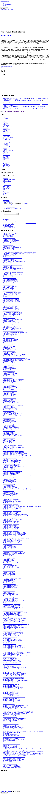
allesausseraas (6, 119)
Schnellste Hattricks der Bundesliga (10, 721)
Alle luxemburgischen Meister (9, 372)
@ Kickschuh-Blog (7, 182)
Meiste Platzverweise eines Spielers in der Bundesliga (14, 697)
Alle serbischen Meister (8, 448)
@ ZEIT (5, 194)
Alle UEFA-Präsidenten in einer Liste (11, 567)
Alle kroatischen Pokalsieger (9, 365)
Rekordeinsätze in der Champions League (11, 714)
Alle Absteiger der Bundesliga (9, 234)
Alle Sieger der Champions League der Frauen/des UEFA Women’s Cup (18, 455)
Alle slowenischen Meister (8, 480)
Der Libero (5, 128)
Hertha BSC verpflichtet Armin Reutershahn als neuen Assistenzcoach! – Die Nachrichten (21, 104)
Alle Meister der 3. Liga (8, 378)
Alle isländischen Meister (8, 345)
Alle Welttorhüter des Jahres (9, 591)
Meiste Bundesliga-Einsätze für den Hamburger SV (13, 677)
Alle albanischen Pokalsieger (9, 236)
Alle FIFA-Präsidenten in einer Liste (10, 281)
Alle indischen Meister (7, 341)
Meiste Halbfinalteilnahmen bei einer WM (11, 693)
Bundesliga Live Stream (8, 202)
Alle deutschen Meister (8, 256)
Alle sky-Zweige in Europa (8, 476)
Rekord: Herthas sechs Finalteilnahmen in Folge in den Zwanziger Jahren (18, 711)
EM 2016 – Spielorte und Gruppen (10, 626)
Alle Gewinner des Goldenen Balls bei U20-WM (13, 331)
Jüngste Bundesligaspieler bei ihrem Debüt (12, 661)
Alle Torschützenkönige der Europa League (12, 511)
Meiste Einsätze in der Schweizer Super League (13, 687)
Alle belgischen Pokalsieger (9, 243)
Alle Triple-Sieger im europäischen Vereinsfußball (13, 553)
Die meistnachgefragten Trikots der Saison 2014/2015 (14, 620)
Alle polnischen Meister (8, 422)
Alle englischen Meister (8, 273)
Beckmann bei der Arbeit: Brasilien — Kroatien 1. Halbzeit (15, 607)
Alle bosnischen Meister (8, 245)
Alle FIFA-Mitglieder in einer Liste (10, 280)
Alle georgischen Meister (8, 320)
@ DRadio (5, 178)
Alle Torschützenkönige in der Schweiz (11, 521)
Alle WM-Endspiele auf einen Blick (10, 594)
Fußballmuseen (6, 136)
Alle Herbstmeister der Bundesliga (10, 340)
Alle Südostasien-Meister (8, 495)
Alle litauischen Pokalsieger (9, 371)
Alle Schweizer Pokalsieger (8, 446)
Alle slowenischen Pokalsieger (9, 481)
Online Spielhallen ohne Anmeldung (10, 205)
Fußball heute (6, 200)
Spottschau (5, 156)
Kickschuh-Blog (6, 142)
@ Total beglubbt (6, 187)
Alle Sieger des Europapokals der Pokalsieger (12, 471)
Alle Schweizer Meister (8, 444)
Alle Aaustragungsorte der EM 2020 (10, 233)
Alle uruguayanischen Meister (9, 574)
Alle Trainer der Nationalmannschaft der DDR (12, 544)
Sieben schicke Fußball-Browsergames (11, 726)
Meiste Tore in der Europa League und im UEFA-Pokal (14, 707)
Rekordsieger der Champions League (10, 715)
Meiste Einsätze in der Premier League (11, 686)
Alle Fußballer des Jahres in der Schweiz (11, 300)
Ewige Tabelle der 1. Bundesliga (10, 637)
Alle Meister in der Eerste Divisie (10, 391)
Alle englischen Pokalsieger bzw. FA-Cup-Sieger (13, 274)
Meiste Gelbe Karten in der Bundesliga (11, 692)
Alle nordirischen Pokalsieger (9, 407)
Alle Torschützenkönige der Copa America (12, 507)
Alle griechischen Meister (8, 336)
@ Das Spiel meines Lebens (9, 179)
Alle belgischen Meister (8, 242)
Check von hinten (6, 125)
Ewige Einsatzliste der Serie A (9, 634)
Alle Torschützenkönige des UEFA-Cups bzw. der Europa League (16, 515)
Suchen (2, 213)
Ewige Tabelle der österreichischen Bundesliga (12, 640)
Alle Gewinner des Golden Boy (9, 329)
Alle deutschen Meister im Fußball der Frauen (12, 258)
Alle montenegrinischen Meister (9, 398)
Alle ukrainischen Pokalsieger (9, 571)
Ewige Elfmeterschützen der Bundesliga (11, 635)
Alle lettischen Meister (7, 366)
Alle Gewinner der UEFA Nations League (12, 326)
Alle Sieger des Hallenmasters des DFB (11, 473)
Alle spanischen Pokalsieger (9, 486)
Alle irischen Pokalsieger (8, 343)
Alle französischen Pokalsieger (9, 291)
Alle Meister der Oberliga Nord (9, 384)
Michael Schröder (6, 146)
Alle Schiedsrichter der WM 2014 (10, 436)
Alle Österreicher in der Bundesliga (10, 598)
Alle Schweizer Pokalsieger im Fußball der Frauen (13, 447)
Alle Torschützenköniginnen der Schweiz (11, 537)
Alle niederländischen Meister (9, 401)
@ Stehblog (5, 189)
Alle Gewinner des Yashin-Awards (10, 334)
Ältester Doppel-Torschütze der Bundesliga (12, 767)
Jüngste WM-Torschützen (8, 666)
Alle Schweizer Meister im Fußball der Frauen (12, 445)
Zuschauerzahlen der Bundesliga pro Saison (12, 762)
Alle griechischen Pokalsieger (9, 338)
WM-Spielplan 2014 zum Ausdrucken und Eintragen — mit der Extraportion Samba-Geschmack (23, 751)
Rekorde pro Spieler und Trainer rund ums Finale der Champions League (18, 712)
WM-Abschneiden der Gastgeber (10, 746)
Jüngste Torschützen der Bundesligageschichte (12, 662)
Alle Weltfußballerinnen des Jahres (10, 587)
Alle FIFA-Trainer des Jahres (9, 282)
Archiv (2, 172)
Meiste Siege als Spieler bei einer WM (11, 698)
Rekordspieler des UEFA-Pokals (10, 717)
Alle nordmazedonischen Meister (10, 408)
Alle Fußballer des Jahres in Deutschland (11, 301)
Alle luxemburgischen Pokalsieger (10, 373)
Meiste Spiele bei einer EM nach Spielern (11, 701)
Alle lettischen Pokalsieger (8, 367)
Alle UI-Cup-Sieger (7, 568)
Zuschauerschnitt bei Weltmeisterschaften (11, 761)
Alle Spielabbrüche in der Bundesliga (10, 487)
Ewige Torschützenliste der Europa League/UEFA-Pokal (14, 645)
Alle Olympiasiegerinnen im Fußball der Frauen (13, 415)
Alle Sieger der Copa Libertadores (10, 459)
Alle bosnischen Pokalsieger (9, 246)
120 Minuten (5, 118)
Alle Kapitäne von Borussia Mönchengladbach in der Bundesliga (16, 359)
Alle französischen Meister (8, 289)
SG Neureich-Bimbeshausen (9, 153)
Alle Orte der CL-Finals (8, 416)
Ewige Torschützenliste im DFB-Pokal (11, 654)
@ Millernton (6, 192)
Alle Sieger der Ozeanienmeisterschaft (11, 465)
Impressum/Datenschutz (8, 4)
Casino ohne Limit (25, 203)
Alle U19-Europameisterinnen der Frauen (11, 562)
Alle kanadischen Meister (8, 353)
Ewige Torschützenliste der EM (9, 644)
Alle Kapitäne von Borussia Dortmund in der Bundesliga (14, 358)
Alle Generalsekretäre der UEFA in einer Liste (12, 319)
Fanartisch (5, 130)
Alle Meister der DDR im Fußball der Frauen (12, 380)
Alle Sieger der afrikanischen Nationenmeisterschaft (13, 452)
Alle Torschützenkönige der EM (9, 509)
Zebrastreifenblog (6, 165)
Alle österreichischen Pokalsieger (10, 601)
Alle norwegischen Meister (8, 411)
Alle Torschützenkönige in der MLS (10, 520)
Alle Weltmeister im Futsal (8, 589)
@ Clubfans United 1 (7, 181)
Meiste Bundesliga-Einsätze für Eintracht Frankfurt (13, 678)
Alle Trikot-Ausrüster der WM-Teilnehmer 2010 (13, 549)
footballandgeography (7, 133)
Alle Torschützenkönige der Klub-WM (11, 512)
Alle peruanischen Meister (8, 420)
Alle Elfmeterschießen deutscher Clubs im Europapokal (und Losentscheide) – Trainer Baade (22, 100)
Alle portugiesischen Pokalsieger (10, 426)
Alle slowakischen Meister (8, 478)
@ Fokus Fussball (7, 185)
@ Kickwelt (5, 183)
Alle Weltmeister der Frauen (9, 588)
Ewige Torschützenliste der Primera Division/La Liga (14, 647)
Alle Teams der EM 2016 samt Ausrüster (11, 499)
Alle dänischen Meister (8, 266)
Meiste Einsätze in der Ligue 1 (9, 685)
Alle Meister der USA (7, 388)
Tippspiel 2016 (6, 733)
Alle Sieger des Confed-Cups (9, 468)
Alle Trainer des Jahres (7, 545)
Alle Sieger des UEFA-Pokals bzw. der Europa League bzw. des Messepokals (19, 475)
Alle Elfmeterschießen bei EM (9, 269)
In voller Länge (6, 138)
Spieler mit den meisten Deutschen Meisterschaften (13, 727)
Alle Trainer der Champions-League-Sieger (12, 542)
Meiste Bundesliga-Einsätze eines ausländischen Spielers (14, 673)
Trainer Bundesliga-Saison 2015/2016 (11, 735)
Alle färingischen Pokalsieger (9, 318)
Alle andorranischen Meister (9, 238)
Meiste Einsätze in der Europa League (11, 684)
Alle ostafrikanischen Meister (9, 418)
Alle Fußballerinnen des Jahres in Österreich (12, 315)
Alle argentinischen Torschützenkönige (11, 240)
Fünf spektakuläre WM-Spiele (9, 657)
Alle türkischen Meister (8, 559)
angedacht (5, 120)
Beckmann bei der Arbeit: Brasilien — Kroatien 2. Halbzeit (15, 608)
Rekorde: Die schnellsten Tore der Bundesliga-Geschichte (15, 713)
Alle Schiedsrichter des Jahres (9, 438)
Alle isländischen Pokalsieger (9, 346)
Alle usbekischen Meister (8, 575)
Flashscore (5, 131)
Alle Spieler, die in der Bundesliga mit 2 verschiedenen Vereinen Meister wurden (19, 489)
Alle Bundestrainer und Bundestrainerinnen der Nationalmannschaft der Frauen (19, 252)
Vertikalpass (5, 163)
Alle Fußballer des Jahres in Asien (10, 295)
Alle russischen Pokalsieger (8, 433)
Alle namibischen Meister (8, 400)
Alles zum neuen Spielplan (8, 606)
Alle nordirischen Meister (8, 406)
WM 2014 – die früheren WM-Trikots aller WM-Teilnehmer (15, 742)
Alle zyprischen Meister (8, 595)
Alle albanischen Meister (8, 235)
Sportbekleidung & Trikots (8, 224)
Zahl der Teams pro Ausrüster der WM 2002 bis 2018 (14, 757)
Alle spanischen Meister (8, 485)
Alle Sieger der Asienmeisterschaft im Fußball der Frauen (15, 453)
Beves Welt (5, 123)
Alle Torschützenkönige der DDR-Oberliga (12, 508)
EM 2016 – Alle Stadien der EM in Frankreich (12, 625)
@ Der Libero (6, 186)
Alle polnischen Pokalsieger (9, 424)
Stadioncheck (6, 157)
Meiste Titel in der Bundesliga (9, 704)
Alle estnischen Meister (8, 275)
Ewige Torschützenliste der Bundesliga (11, 642)
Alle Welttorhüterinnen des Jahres (10, 592)
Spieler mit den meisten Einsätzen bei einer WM (13, 728)
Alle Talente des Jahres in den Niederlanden (12, 498)
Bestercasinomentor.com (8, 226)
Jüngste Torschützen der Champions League (12, 664)
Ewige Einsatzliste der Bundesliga (10, 631)
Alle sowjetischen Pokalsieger (9, 484)
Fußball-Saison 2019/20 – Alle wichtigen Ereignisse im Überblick (16, 655)
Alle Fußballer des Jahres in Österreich (11, 311)
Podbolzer (5, 149)
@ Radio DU (6, 188)
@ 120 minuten (6, 193)
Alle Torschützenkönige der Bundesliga (11, 505)
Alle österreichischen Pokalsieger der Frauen (12, 602)
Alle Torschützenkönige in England (10, 522)
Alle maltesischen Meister (8, 374)
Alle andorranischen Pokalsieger (9, 239)
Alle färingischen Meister (8, 316)
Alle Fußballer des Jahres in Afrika (10, 294)
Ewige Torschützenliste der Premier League (12, 646)
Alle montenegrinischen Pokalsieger (10, 399)
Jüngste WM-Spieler (7, 665)
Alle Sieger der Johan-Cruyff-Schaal (10, 461)
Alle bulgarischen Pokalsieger (9, 249)
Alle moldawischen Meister (8, 395)
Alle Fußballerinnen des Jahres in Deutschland (12, 313)
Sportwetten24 (6, 219)
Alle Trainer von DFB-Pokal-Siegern (10, 548)
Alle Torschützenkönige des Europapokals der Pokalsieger (15, 514)
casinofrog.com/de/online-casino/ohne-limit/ (12, 208)
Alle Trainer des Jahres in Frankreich (10, 546)
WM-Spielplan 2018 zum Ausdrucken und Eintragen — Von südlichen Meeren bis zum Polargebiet (23, 753)
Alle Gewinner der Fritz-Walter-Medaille (11, 325)
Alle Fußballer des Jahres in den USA (11, 298)
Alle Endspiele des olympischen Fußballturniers (13, 272)
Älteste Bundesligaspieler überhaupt (10, 765)
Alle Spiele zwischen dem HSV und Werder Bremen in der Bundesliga (17, 488)
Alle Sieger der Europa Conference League (12, 460)
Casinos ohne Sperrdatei (11, 221)
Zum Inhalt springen (5, 1)
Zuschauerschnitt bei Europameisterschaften (12, 760)
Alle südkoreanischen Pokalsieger (10, 494)
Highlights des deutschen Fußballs (10, 659)
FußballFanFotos (6, 135)
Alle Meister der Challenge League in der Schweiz (13, 379)
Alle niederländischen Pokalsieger (10, 404)
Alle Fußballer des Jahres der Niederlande (11, 293)
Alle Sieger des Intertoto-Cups (9, 474)
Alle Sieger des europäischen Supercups (11, 472)
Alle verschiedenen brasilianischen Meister (12, 578)
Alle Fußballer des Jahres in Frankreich (11, 305)
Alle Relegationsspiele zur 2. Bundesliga (11, 427)
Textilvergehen (6, 160)
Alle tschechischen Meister (8, 554)
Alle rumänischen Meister (8, 429)
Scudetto (5, 151)
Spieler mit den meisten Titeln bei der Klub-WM (13, 730)
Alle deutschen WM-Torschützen (10, 260)
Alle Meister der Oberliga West (9, 386)
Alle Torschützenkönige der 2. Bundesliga (11, 502)
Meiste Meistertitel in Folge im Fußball (11, 695)
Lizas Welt (5, 145)
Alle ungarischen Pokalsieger (9, 573)
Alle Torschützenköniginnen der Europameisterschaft (14, 534)
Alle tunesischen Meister (8, 557)
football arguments (7, 132)
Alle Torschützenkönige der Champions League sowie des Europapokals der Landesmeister (22, 506)
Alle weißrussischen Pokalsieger (9, 584)
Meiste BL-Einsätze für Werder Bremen (11, 671)
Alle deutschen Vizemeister (8, 259)
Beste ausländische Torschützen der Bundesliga (13, 611)
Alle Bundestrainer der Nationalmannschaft (12, 251)
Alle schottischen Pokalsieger (9, 440)
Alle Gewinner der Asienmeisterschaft (11, 322)
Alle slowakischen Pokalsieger (9, 479)
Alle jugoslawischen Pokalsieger (9, 352)
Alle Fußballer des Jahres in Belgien (10, 296)
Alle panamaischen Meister (8, 419)
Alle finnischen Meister (8, 287)
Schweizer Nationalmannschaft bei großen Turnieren (14, 722)
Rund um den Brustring (8, 150)
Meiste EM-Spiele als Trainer (9, 691)
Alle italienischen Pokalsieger (9, 348)
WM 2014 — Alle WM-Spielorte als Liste (11, 744)
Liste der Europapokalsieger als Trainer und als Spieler (14, 667)
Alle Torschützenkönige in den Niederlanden (12, 519)
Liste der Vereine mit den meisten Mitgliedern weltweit (14, 669)
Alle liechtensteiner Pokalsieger (9, 368)
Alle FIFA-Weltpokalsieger (8, 285)
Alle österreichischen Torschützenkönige (11, 605)
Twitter (4, 5)
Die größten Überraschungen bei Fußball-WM (12, 615)
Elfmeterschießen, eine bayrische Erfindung (12, 101)
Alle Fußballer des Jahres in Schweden (11, 308)
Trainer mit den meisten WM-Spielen (10, 738)
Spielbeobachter (6, 155)
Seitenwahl (5, 152)
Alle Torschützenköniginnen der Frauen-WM (12, 535)
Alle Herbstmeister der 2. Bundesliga (10, 339)
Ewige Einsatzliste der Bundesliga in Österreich (13, 632)
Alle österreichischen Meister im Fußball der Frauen (13, 600)
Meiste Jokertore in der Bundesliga (10, 694)
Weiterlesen (6, 66)
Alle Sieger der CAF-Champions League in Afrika (13, 454)
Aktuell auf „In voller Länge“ (14, 111)
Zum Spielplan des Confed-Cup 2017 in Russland (13, 759)
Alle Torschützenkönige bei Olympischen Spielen (13, 501)
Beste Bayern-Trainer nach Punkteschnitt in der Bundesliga (15, 612)
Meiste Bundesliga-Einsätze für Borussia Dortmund (13, 674)
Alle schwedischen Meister (8, 441)
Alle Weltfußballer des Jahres (9, 586)
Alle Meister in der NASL (8, 392)
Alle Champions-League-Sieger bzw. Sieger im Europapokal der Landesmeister (19, 253)
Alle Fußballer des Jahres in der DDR (11, 299)
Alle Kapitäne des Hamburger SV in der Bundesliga (14, 355)
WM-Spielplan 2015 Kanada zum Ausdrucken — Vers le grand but (17, 752)
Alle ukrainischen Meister (8, 569)
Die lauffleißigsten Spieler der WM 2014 (11, 619)
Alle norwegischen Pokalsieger (9, 412)
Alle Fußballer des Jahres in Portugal (10, 307)
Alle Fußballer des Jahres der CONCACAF (12, 292)
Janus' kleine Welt (6, 139)
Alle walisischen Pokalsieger (9, 581)
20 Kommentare (4, 67)
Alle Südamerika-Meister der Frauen (10, 493)
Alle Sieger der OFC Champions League (11, 464)
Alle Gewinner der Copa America (10, 323)
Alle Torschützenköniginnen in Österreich (11, 539)
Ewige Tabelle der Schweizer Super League (12, 639)
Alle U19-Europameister (8, 561)
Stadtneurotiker (6, 158)
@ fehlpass (5, 191)
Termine (5, 3)
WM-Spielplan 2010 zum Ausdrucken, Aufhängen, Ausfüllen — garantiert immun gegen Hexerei (23, 748)
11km (4, 117)
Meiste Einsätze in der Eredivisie (10, 682)
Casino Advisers (6, 220)
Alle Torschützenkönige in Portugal (10, 526)
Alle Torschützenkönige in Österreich (10, 531)
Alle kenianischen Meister (8, 361)
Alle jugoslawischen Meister (9, 351)
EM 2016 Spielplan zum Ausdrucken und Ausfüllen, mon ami (16, 627)
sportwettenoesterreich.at (31, 223)
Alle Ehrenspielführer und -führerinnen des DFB (13, 268)
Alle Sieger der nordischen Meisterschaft (11, 462)
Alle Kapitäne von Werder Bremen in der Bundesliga (14, 360)
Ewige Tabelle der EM (7, 638)
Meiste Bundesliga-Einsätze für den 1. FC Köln (13, 675)
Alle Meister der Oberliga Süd (9, 385)
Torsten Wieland (6, 162)
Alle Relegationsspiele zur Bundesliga (11, 428)
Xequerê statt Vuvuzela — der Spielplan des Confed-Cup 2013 (16, 755)
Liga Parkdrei (6, 144)
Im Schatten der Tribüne (8, 137)
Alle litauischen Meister (8, 369)
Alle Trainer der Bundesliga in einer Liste (11, 541)
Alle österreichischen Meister (9, 599)
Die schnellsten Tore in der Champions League (12, 621)
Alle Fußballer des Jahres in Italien (10, 306)
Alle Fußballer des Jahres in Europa (10, 303)
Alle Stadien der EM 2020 (8, 491)
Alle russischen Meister (8, 432)
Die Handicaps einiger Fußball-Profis (10, 617)
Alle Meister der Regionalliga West (10, 387)
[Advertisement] (25, 20)
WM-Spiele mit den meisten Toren (10, 747)
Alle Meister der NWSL (8, 382)
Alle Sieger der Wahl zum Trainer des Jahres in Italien (14, 466)
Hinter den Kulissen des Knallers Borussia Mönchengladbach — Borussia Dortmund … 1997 (28, 102)
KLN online (5, 143)
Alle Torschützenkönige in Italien (10, 525)
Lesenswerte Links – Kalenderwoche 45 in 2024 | (13, 106)
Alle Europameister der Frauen (9, 278)
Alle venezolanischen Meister (9, 577)
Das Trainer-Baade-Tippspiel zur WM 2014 (12, 613)
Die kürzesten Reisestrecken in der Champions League (14, 618)
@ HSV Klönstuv (7, 180)
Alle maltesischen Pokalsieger (9, 375)
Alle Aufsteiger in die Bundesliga (10, 241)
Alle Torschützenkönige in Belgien (10, 518)
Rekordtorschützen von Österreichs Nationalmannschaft (14, 718)
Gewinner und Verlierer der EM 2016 (11, 658)
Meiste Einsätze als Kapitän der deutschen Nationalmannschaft (16, 680)
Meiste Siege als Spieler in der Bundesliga (11, 699)
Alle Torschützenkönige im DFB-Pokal (11, 516)
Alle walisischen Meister (8, 580)
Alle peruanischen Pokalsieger (9, 421)
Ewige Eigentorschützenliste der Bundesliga (12, 629)
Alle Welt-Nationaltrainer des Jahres (10, 585)
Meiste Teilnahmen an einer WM (10, 702)
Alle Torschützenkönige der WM (10, 513)
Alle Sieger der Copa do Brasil (9, 458)
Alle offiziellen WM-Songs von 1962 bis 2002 (12, 413)
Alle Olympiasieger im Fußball (9, 414)
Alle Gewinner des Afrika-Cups (9, 327)
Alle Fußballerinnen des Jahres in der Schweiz (12, 312)
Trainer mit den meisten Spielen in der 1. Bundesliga (14, 737)
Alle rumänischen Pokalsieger (9, 431)
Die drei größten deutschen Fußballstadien (11, 614)
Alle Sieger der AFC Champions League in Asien (13, 451)
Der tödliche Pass (6, 129)
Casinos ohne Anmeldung (8, 204)
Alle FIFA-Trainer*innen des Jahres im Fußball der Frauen (15, 283)
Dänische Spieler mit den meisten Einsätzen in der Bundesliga (16, 624)
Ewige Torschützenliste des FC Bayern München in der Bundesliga (17, 652)
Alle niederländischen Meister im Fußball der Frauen (14, 402)
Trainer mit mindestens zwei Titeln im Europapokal (13, 739)
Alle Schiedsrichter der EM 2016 (10, 434)
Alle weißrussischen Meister (9, 582)
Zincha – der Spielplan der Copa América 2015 (13, 758)
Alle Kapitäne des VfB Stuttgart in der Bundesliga (13, 356)
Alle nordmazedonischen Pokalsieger (10, 409)
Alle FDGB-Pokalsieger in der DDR (10, 279)
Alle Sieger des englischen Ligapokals (11, 469)
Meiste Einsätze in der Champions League (11, 681)
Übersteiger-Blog (6, 164)
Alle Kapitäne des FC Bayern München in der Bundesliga (15, 354)
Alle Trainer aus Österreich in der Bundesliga (12, 540)
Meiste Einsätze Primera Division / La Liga (12, 690)
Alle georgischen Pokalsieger (9, 321)
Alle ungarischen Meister (8, 572)
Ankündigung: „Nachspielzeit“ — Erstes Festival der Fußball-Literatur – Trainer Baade (21, 108)
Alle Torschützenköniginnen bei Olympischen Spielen (14, 532)
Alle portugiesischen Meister (9, 425)
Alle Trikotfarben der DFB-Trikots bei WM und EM (14, 552)
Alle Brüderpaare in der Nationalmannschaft (12, 247)
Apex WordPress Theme (6, 791)
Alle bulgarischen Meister (8, 248)
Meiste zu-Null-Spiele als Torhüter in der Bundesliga (14, 710)
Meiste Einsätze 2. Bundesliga (9, 679)
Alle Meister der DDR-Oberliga (9, 381)
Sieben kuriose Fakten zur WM (9, 725)
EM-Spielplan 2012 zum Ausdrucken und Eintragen (13, 628)
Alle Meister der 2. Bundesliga (9, 376)
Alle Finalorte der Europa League (10, 286)
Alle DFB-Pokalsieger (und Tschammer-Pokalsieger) (14, 261)
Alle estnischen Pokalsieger (8, 276)
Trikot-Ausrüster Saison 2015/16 (10, 740)
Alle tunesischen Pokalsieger (9, 558)
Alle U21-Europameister (8, 566)
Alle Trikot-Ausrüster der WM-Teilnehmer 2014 (13, 551)
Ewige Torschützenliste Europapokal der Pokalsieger (14, 653)
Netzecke (5, 148)
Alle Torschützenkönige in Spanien (10, 529)
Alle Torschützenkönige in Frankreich (11, 524)
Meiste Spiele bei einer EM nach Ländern (11, 700)
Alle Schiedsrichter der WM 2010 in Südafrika (12, 435)
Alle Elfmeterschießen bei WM (9, 271)
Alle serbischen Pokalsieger (8, 449)
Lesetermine (42, 108)
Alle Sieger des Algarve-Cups (9, 467)
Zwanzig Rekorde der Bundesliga (10, 764)
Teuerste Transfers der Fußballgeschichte (11, 732)
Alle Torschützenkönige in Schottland (11, 527)
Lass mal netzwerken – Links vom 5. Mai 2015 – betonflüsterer (16, 98)
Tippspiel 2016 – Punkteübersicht (10, 734)
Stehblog (5, 159)
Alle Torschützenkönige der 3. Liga (10, 504)
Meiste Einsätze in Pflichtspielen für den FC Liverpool (14, 688)
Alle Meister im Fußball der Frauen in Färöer (12, 389)
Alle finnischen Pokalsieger (8, 288)
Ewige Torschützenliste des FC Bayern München (13, 651)
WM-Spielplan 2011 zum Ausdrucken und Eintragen (14, 750)
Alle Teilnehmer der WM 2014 (9, 500)
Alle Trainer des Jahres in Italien (9, 547)
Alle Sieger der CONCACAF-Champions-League (13, 456)
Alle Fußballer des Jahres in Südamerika (11, 309)
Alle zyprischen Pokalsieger (9, 597)
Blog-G (4, 124)
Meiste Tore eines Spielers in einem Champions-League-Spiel (15, 705)
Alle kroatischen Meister (8, 364)
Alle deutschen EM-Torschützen (9, 255)
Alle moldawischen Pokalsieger (9, 396)
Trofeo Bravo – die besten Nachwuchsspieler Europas (14, 741)
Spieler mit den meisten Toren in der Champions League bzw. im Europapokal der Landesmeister (23, 731)
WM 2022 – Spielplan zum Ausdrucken (11, 745)
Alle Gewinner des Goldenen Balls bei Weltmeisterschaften (15, 332)
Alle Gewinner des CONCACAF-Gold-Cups (12, 328)
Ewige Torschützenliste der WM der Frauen (12, 649)
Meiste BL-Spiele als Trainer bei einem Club (12, 672)
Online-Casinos (6, 201)
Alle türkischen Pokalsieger (8, 560)
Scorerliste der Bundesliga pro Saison (10, 724)
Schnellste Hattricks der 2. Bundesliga (11, 720)
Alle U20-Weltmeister (7, 564)
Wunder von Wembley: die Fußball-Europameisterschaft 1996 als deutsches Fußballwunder (22, 754)
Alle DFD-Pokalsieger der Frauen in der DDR (12, 265)
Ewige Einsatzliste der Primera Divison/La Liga (13, 633)
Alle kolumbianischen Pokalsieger (10, 362)
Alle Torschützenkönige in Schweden (11, 528)
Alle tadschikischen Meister (8, 496)
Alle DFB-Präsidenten (7, 263)
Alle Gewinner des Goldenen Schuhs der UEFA (13, 333)
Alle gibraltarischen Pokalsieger (9, 335)
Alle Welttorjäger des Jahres (9, 593)
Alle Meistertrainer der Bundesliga (10, 394)
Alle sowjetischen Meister (8, 482)
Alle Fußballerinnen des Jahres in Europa (11, 314)
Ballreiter (5, 122)
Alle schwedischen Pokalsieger (9, 442)
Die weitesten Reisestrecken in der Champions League (14, 622)
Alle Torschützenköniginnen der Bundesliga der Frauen (14, 533)
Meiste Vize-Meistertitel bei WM (10, 708)
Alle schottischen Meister (8, 439)
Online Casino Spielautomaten (9, 227)
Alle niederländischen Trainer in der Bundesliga (13, 405)
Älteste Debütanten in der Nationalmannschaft (12, 766)
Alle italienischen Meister (8, 347)
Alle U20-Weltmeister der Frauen (10, 565)
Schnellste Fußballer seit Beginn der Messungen (13, 719)
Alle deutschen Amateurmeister (9, 254)
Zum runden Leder (7, 166)
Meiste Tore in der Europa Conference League (12, 706)
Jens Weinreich (6, 140)
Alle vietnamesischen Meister (9, 579)
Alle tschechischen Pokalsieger (9, 555)
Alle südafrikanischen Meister (9, 492)
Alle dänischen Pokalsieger (8, 267)
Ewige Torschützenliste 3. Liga (9, 641)
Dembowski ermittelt (7, 126)
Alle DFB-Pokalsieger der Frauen (10, 262)
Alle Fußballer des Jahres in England (10, 302)
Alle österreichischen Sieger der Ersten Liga (12, 604)
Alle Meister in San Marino (8, 393)
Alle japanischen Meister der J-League (11, 349)
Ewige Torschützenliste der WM (9, 648)
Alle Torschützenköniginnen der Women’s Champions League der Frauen (18, 538)
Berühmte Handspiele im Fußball (10, 609)
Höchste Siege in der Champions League (11, 660)
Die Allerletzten (6, 35)
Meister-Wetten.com (7, 225)
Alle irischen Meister (7, 342)
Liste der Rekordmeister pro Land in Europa (12, 668)
